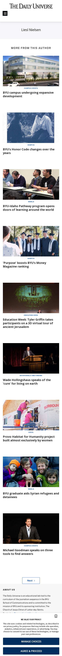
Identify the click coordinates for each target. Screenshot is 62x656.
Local (31, 432)
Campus (31, 145)
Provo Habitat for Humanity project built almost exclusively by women (29, 438)
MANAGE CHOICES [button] (31, 641)
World (31, 201)
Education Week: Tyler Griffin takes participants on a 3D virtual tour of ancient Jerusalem (28, 323)
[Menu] (5, 13)
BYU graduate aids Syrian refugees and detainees (31, 495)
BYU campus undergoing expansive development (28, 94)
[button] (56, 616)
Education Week (31, 315)
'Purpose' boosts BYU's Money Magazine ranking (24, 264)
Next (30, 580)
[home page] (31, 7)
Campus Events (31, 88)
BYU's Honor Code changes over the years (29, 151)
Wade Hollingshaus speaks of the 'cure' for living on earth (27, 381)
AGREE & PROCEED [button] (31, 651)
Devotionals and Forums (31, 375)
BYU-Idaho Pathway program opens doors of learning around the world (29, 208)
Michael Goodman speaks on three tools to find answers (28, 552)
